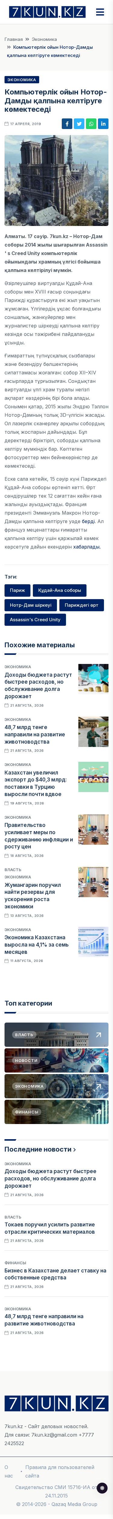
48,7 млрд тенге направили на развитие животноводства (35, 734)
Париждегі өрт (82, 605)
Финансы (15, 1262)
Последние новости (38, 1149)
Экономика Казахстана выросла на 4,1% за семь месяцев (37, 944)
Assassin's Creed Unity (35, 619)
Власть (13, 869)
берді (88, 521)
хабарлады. (87, 547)
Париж (17, 590)
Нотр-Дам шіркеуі (31, 605)
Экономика (44, 39)
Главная (14, 39)
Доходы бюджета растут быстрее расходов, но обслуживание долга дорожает (50, 1178)
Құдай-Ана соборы (59, 590)
